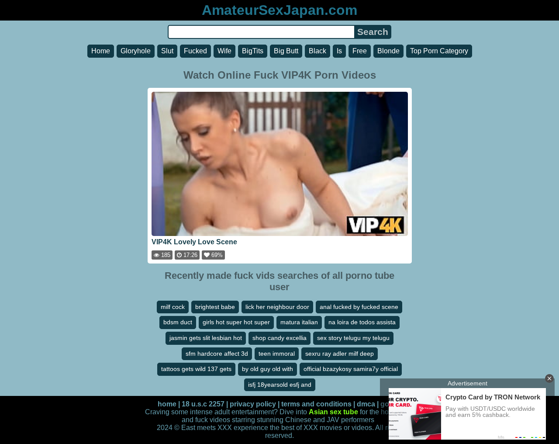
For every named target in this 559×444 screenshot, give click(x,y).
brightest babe (215, 306)
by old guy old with (267, 368)
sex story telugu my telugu (353, 337)
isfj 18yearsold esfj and (279, 384)
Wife (224, 51)
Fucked (195, 51)
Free (359, 51)
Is (339, 51)
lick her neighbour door (277, 306)
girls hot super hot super (236, 322)
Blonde (388, 51)
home (167, 404)
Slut (167, 51)
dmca (366, 404)
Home (100, 51)
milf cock (173, 306)
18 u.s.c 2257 (203, 404)
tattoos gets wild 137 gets (196, 368)
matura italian (299, 322)
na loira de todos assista (362, 322)
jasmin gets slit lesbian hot (205, 337)
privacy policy (253, 404)
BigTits (252, 51)
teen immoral (277, 353)
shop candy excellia (279, 337)
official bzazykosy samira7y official (351, 368)
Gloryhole (136, 51)
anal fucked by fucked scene (359, 306)
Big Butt (286, 51)
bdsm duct (177, 322)
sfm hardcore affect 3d (217, 353)
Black (317, 51)
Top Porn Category (439, 51)
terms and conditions (316, 404)
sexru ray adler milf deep (339, 353)
